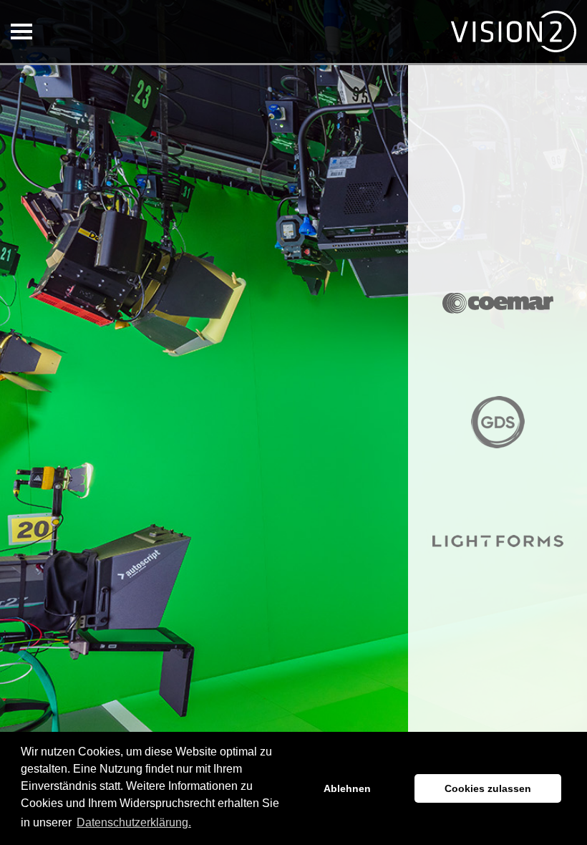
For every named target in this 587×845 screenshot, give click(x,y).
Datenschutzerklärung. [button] (134, 822)
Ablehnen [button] (347, 788)
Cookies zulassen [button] (488, 788)
